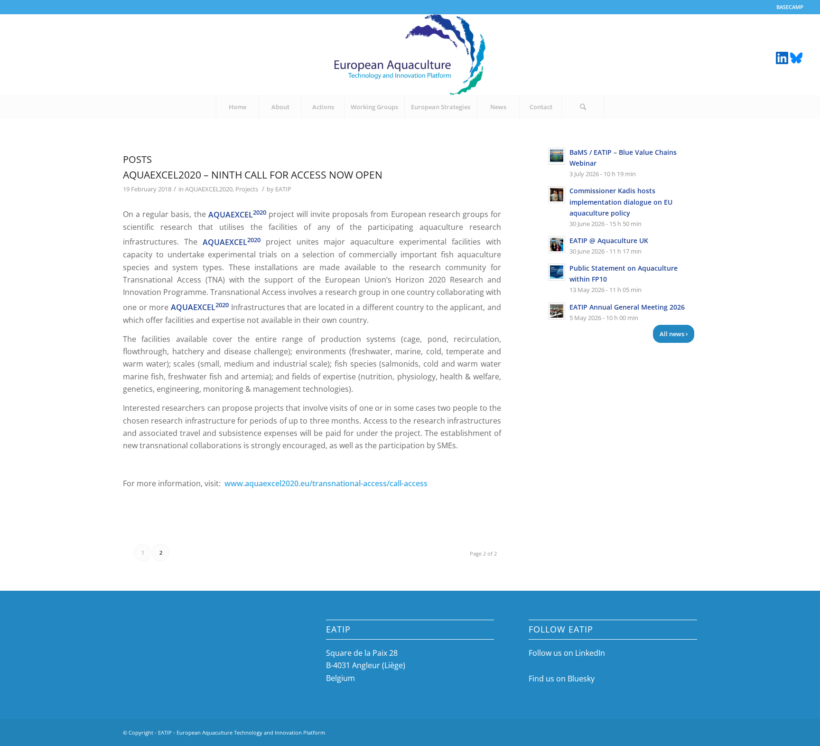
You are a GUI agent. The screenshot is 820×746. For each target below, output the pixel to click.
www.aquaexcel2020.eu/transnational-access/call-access (326, 483)
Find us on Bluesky (562, 678)
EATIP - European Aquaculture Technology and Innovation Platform (241, 732)
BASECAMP (789, 6)
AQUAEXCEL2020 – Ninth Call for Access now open (252, 174)
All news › (674, 334)
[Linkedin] (782, 56)
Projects (246, 189)
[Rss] (796, 56)
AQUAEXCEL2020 (209, 189)
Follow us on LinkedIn (567, 653)
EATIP (283, 189)
